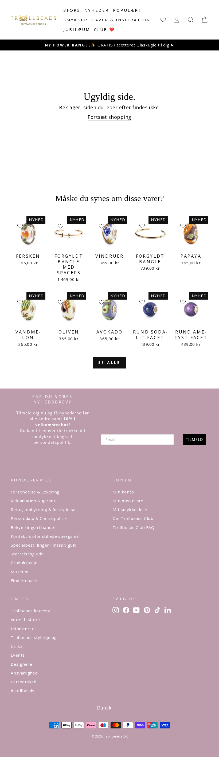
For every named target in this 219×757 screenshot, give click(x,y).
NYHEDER (96, 10)
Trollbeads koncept (31, 610)
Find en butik (24, 580)
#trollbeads (22, 690)
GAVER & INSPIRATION (121, 19)
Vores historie (25, 619)
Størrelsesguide (27, 553)
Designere (21, 664)
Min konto (123, 492)
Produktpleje (24, 562)
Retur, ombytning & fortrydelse (43, 509)
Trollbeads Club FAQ (133, 527)
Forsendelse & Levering (35, 492)
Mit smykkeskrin (129, 509)
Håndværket (23, 628)
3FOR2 (72, 10)
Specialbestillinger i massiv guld (44, 545)
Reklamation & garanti (33, 500)
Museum (20, 571)
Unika (16, 646)
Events (18, 655)
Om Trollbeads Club (132, 518)
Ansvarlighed (24, 673)
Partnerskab (24, 681)
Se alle (109, 362)
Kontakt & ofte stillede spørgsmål (45, 536)
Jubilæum (77, 29)
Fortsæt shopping (109, 117)
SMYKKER (76, 19)
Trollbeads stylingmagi (34, 637)
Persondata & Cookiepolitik (39, 518)
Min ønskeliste (127, 500)
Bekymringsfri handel (33, 527)
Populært (127, 10)
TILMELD (194, 439)
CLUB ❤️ (104, 29)
